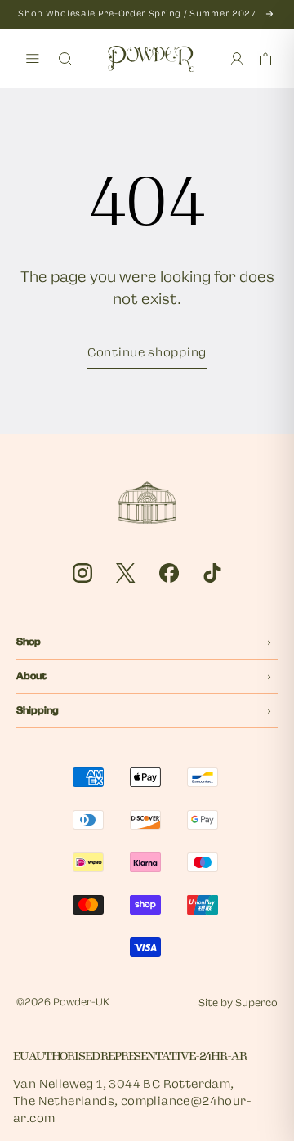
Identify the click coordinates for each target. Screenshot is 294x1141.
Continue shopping (147, 353)
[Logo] (151, 59)
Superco (256, 1004)
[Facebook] (169, 573)
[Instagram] (82, 573)
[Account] (237, 58)
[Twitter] (126, 573)
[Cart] (265, 58)
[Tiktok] (212, 573)
